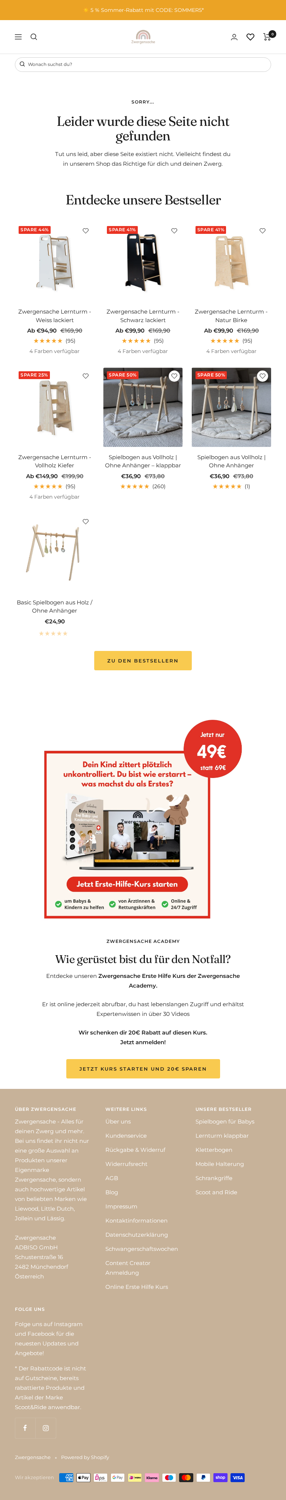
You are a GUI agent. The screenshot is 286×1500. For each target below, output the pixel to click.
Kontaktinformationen (136, 1220)
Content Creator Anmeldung (127, 1267)
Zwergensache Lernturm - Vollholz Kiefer (54, 461)
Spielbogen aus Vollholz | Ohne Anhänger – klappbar (143, 461)
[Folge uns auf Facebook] (25, 1428)
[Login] (234, 37)
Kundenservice (126, 1135)
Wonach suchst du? (49, 64)
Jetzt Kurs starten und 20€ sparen (143, 1069)
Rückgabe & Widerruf (135, 1149)
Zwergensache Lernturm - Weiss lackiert (54, 316)
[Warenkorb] (267, 37)
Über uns (118, 1121)
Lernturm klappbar (222, 1135)
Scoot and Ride (216, 1192)
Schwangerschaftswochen (141, 1248)
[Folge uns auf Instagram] (45, 1428)
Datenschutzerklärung (136, 1234)
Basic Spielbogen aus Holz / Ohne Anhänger (54, 606)
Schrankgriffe (214, 1178)
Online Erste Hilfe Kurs (136, 1286)
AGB (111, 1178)
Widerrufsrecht (126, 1163)
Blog (111, 1192)
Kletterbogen (214, 1149)
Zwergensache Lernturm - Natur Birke (231, 316)
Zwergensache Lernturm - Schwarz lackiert (143, 316)
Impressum (121, 1206)
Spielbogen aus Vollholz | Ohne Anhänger (231, 461)
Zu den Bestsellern (143, 661)
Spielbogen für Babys (225, 1121)
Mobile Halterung (220, 1163)
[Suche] (34, 37)
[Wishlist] (250, 37)
